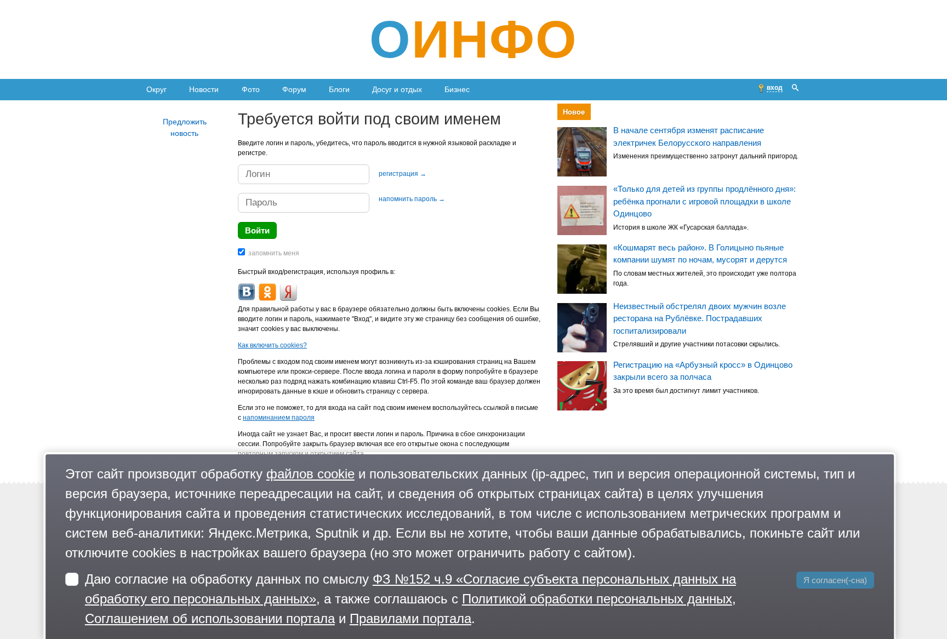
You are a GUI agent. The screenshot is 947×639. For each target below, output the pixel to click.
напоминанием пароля (279, 417)
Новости (204, 89)
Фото (251, 89)
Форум (294, 89)
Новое (574, 112)
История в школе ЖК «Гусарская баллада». (681, 227)
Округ (156, 89)
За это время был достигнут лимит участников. (686, 391)
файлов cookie (310, 473)
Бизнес (457, 89)
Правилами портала (410, 618)
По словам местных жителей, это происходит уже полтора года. (704, 278)
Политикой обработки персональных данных (597, 598)
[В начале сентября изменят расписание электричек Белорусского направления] (582, 151)
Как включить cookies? (272, 345)
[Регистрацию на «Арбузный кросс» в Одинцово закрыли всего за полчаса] (582, 386)
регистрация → (402, 174)
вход (775, 88)
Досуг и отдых (397, 89)
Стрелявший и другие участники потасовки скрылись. (696, 344)
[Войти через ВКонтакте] (246, 292)
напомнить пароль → (412, 199)
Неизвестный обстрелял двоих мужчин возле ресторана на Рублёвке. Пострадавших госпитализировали (699, 318)
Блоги (339, 89)
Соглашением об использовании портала (210, 618)
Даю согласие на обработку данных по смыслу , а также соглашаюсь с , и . (410, 599)
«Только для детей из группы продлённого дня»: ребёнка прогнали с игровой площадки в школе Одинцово (704, 201)
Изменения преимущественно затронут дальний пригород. (705, 157)
